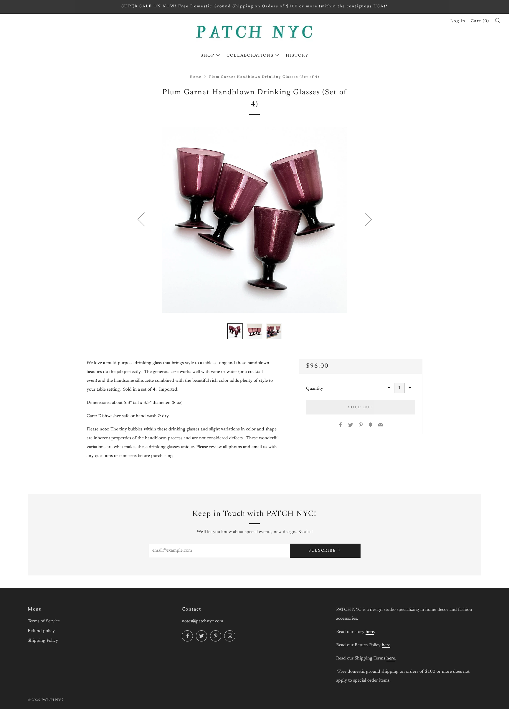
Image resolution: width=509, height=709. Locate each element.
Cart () (480, 21)
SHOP (207, 56)
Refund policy (41, 631)
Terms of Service (44, 621)
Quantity (314, 388)
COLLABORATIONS (250, 56)
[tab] (235, 331)
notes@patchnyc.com (202, 621)
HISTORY (297, 56)
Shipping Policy (43, 641)
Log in (457, 21)
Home (195, 77)
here (370, 632)
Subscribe (322, 550)
